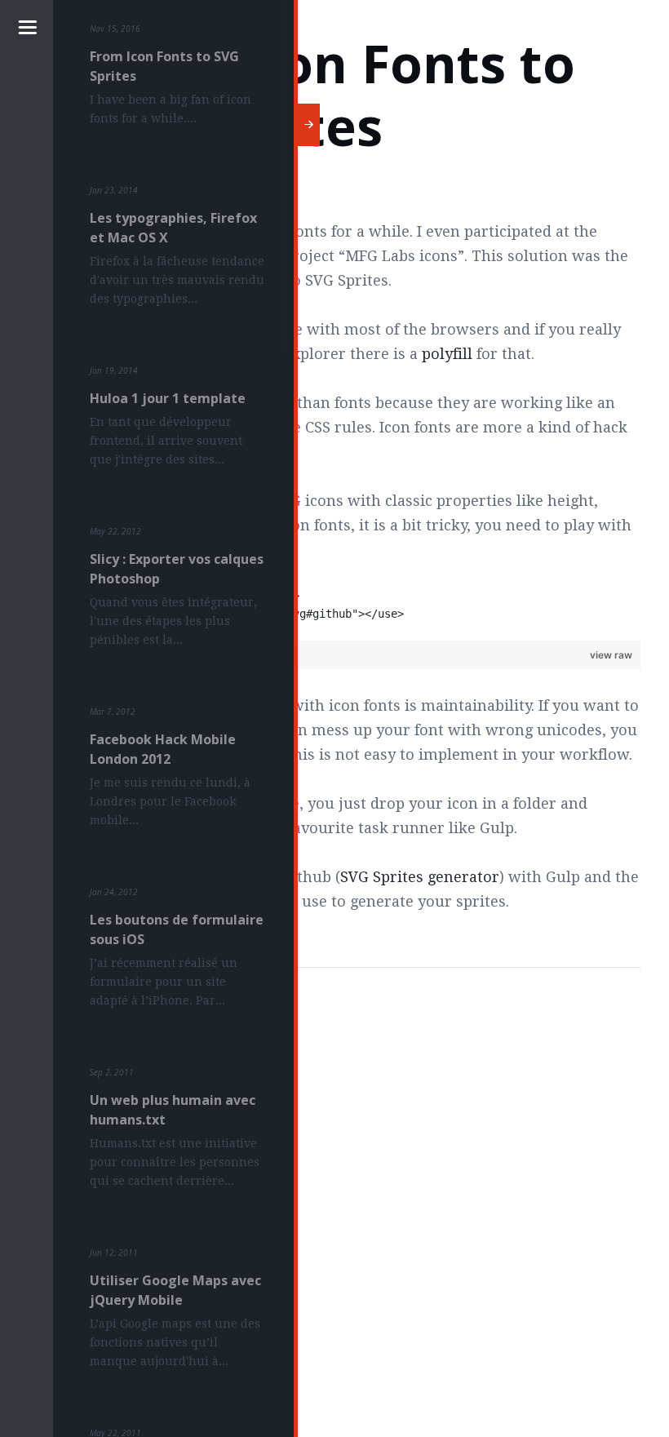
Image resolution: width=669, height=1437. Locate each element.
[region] (363, 614)
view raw (611, 655)
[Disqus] (363, 1196)
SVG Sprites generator (419, 876)
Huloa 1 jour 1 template (168, 398)
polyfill (447, 353)
